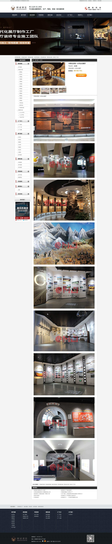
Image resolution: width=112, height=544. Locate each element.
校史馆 (19, 149)
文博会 (20, 84)
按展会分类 (20, 69)
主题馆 (19, 152)
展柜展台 (20, 186)
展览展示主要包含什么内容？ (40, 490)
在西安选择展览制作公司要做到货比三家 (42, 492)
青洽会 (20, 74)
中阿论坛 (21, 103)
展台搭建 (26, 506)
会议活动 (60, 15)
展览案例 (22, 60)
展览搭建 (32, 15)
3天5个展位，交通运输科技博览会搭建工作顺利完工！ (72, 493)
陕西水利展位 (36, 495)
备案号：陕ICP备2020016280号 (53, 541)
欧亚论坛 (21, 105)
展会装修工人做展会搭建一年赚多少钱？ (42, 493)
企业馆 (19, 144)
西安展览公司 (18, 0)
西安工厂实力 (56, 57)
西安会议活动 (49, 57)
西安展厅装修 (24, 57)
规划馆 (19, 139)
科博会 (20, 88)
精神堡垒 (20, 177)
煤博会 (20, 93)
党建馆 (19, 147)
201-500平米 (21, 112)
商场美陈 (20, 162)
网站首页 (14, 15)
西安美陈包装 (43, 57)
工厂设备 (20, 129)
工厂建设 (20, 124)
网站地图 (99, 0)
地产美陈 (20, 164)
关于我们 (89, 15)
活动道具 (20, 181)
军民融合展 (21, 107)
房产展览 (20, 67)
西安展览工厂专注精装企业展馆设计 (68, 495)
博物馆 (19, 142)
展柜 (19, 189)
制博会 (20, 95)
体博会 (20, 100)
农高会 (20, 91)
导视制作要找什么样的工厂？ (67, 492)
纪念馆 (19, 137)
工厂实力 (70, 15)
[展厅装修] (56, 36)
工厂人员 (20, 127)
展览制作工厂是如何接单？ (66, 490)
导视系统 (41, 15)
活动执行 (30, 506)
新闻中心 (80, 15)
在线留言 (90, 0)
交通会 (20, 79)
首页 (33, 60)
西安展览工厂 (20, 506)
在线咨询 (26, 220)
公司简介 (71, 514)
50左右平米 (21, 117)
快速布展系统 (40, 506)
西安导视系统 (37, 57)
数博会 (20, 72)
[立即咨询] (81, 76)
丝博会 (20, 76)
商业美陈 (20, 167)
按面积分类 (20, 110)
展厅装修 (23, 15)
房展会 (20, 98)
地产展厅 (20, 154)
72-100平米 (21, 114)
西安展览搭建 (30, 57)
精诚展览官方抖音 (83, 0)
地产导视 (20, 174)
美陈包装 (50, 15)
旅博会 (20, 86)
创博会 (20, 81)
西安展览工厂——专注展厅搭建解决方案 (69, 497)
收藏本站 (95, 0)
